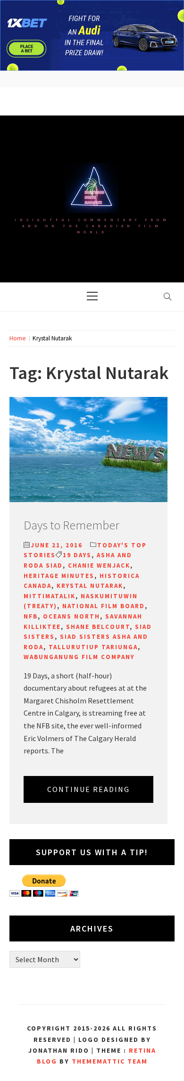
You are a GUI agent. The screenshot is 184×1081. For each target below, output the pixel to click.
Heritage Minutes (59, 576)
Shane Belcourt (98, 627)
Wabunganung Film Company (79, 657)
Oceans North (71, 616)
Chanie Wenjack (99, 565)
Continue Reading (88, 789)
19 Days (77, 555)
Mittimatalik (49, 596)
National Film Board (103, 606)
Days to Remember (71, 525)
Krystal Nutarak (90, 586)
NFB (31, 616)
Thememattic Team (110, 1061)
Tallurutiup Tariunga (93, 647)
